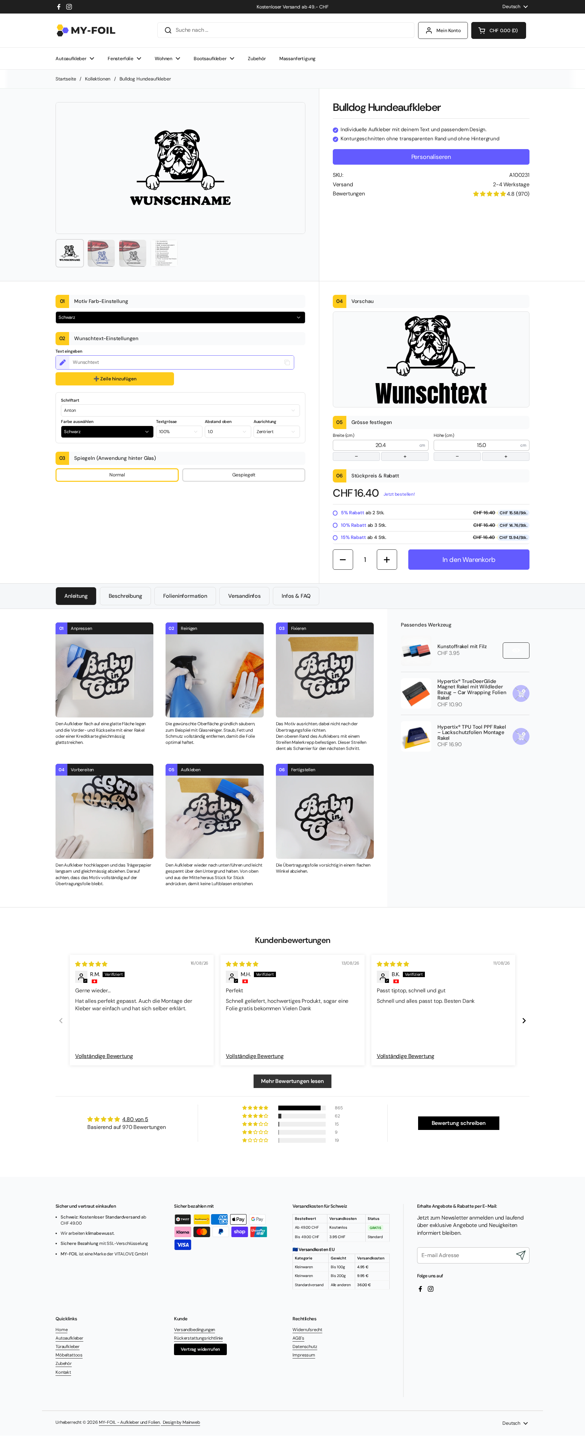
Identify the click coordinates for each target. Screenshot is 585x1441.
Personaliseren (431, 157)
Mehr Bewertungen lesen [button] (292, 1081)
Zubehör (64, 1363)
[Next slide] (524, 1020)
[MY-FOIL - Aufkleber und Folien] (86, 30)
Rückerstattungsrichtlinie (198, 1338)
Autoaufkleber (69, 1338)
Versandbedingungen (194, 1329)
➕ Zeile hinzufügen (114, 379)
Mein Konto (448, 30)
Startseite (66, 79)
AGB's (298, 1338)
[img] (91, 964)
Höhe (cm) (470, 446)
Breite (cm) (370, 446)
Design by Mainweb (180, 1422)
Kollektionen (97, 79)
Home (61, 1329)
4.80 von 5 (135, 1119)
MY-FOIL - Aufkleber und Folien (129, 1422)
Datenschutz (304, 1346)
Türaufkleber (68, 1346)
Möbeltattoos (69, 1355)
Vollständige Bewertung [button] (104, 1056)
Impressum (303, 1355)
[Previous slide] (61, 1020)
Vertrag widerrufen (200, 1349)
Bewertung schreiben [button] (459, 1123)
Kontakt (63, 1372)
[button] (498, 30)
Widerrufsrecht (307, 1329)
